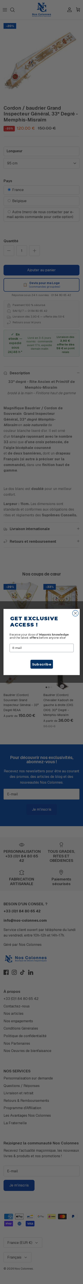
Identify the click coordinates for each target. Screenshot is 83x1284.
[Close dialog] (75, 613)
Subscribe (41, 664)
